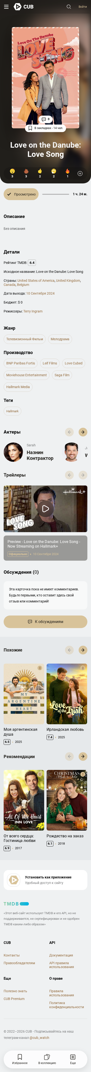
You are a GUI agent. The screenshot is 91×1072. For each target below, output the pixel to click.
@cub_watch (39, 1038)
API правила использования (61, 965)
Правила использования (61, 993)
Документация (61, 955)
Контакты (12, 955)
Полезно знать (15, 991)
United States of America (36, 280)
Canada (10, 285)
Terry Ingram (32, 311)
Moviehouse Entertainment (26, 375)
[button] (83, 432)
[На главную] (24, 6)
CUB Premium (14, 999)
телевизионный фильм (24, 339)
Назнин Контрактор (40, 455)
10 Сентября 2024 (40, 293)
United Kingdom (68, 280)
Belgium (23, 285)
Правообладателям (19, 963)
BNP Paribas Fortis (20, 363)
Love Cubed (74, 363)
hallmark (12, 411)
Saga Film (62, 375)
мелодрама (60, 339)
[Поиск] (69, 7)
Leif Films (50, 363)
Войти (83, 6)
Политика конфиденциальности (66, 1005)
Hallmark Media (18, 387)
